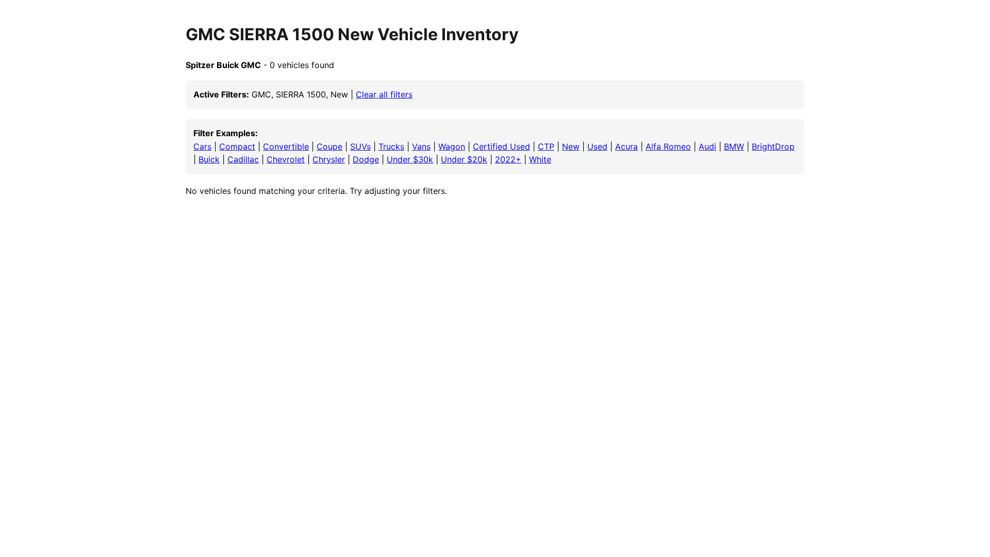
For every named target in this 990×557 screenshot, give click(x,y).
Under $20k (464, 159)
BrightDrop (773, 146)
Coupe (329, 146)
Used (597, 146)
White (540, 159)
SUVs (360, 146)
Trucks (391, 146)
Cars (202, 146)
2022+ (508, 159)
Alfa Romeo (668, 146)
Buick (209, 159)
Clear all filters (384, 94)
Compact (237, 146)
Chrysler (328, 159)
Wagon (451, 146)
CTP (546, 146)
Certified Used (501, 146)
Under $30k (410, 159)
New (571, 146)
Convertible (286, 146)
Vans (421, 146)
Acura (626, 146)
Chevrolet (286, 159)
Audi (707, 146)
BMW (734, 146)
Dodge (366, 159)
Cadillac (243, 159)
